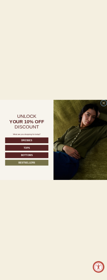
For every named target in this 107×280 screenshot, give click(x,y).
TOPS (27, 148)
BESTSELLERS (26, 162)
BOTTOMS (27, 155)
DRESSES (26, 140)
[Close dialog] (103, 103)
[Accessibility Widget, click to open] (98, 267)
